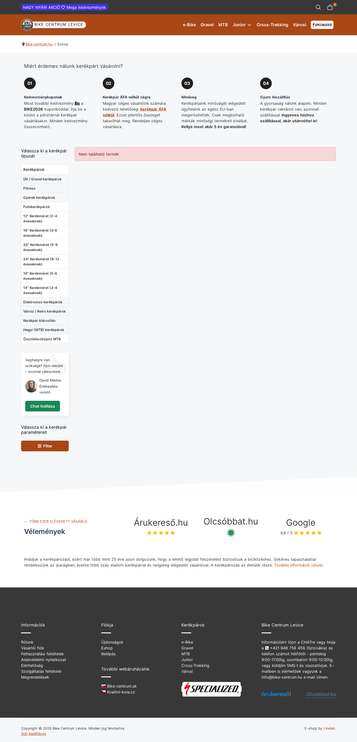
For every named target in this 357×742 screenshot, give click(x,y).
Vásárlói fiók (32, 648)
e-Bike (189, 24)
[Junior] (249, 25)
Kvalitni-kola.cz (120, 692)
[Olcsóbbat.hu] (321, 695)
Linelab (329, 728)
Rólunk (27, 642)
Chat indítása (42, 406)
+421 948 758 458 (287, 648)
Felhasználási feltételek (42, 653)
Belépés (108, 653)
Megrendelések (35, 677)
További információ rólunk (298, 565)
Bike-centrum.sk (121, 686)
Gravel (207, 24)
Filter (47, 446)
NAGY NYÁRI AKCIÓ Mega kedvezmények (64, 7)
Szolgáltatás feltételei (41, 671)
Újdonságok (112, 642)
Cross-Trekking (273, 24)
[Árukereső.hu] (276, 696)
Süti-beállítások (33, 734)
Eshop (107, 648)
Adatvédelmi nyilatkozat (43, 659)
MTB (223, 24)
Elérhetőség (32, 665)
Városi (299, 24)
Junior (239, 24)
